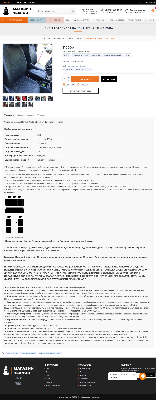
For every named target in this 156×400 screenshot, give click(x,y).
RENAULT (70, 38)
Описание (9, 115)
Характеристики (25, 115)
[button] (5, 68)
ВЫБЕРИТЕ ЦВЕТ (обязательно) (73, 61)
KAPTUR (78, 38)
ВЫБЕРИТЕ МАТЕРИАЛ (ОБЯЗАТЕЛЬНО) (76, 52)
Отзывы (41, 115)
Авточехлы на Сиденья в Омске (50, 353)
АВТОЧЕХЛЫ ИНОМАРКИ (56, 38)
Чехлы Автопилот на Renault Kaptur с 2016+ (21, 353)
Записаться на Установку (80, 91)
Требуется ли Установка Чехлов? (74, 66)
